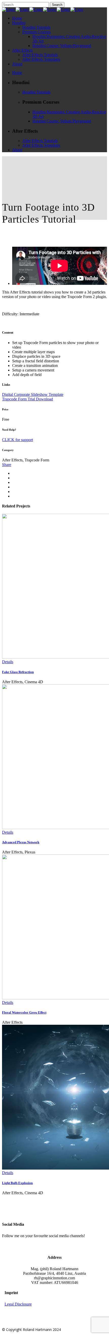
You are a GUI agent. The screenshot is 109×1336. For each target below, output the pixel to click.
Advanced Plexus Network (20, 842)
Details (7, 662)
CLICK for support (17, 440)
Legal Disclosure (18, 1304)
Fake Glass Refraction (18, 672)
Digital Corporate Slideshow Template (32, 394)
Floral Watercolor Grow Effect (24, 1012)
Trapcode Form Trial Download (27, 399)
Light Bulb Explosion (17, 1183)
